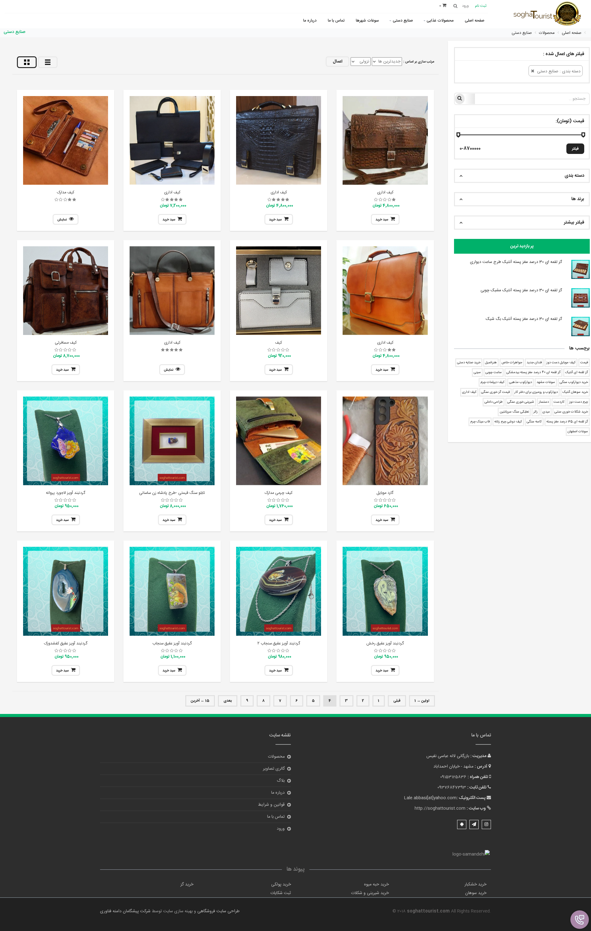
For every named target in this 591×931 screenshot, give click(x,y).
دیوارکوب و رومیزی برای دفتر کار (536, 392)
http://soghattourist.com (440, 808)
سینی (477, 372)
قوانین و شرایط (271, 804)
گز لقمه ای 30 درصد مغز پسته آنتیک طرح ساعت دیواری (516, 262)
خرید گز (186, 884)
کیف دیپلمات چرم (492, 382)
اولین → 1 (422, 701)
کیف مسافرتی (66, 342)
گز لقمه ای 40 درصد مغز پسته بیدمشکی (533, 372)
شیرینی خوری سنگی (520, 402)
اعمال (337, 61)
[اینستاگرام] (486, 824)
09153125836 (453, 777)
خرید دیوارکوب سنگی (574, 382)
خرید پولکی (281, 884)
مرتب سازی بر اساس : (418, 62)
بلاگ (281, 780)
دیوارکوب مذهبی (520, 382)
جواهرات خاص (511, 362)
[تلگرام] (474, 824)
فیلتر (575, 149)
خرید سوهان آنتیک (575, 392)
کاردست (559, 402)
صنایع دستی (403, 20)
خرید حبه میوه (376, 884)
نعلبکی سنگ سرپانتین (514, 412)
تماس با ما (336, 20)
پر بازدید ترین (521, 246)
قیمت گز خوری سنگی (495, 392)
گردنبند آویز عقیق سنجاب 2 (278, 643)
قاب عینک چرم (480, 422)
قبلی (396, 701)
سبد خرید (382, 220)
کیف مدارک (65, 192)
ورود (281, 828)
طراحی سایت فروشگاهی (217, 911)
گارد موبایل (385, 493)
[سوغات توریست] (549, 14)
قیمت (584, 362)
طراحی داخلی (493, 402)
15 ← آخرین (200, 701)
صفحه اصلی (474, 20)
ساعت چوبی (493, 372)
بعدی (227, 701)
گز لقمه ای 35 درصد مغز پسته (567, 422)
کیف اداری (469, 392)
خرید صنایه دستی (468, 362)
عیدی (546, 412)
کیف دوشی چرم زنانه (508, 422)
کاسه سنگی (534, 422)
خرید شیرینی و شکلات (370, 893)
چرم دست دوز (578, 402)
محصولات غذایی (440, 20)
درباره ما (309, 20)
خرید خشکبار (475, 884)
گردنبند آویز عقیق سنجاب (172, 643)
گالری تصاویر (274, 768)
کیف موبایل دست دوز (561, 362)
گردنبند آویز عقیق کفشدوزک (65, 643)
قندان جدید (534, 362)
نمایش (62, 220)
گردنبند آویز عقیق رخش (385, 643)
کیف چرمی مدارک (278, 493)
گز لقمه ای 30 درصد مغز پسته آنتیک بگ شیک (524, 319)
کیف (278, 342)
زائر (535, 412)
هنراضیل (491, 362)
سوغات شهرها (367, 20)
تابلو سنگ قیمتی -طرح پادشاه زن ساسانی (172, 493)
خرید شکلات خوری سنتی (571, 412)
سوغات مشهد (546, 382)
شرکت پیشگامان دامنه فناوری (125, 911)
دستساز (544, 402)
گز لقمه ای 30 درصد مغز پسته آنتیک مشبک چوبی (521, 290)
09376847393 (451, 787)
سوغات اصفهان (578, 431)
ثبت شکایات (280, 893)
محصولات (276, 756)
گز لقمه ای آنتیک (576, 372)
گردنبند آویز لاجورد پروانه (65, 493)
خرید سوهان (475, 893)
